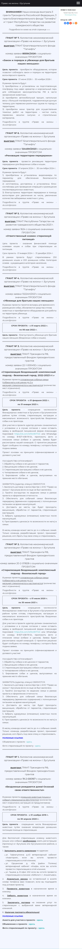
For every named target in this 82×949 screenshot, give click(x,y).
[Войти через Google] (73, 23)
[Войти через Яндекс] (70, 23)
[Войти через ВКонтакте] (68, 23)
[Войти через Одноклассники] (76, 23)
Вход (74, 15)
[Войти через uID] (65, 23)
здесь (29, 742)
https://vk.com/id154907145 (27, 434)
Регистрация (68, 15)
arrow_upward (78, 945)
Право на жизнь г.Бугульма (15, 3)
